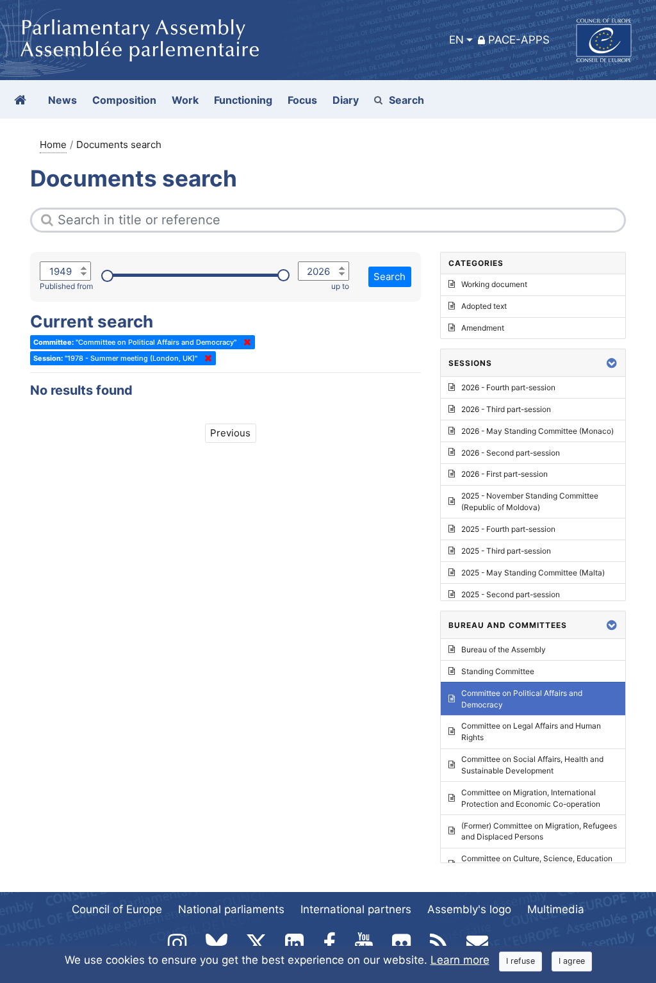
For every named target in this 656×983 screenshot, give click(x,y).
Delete (244, 342)
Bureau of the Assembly (503, 649)
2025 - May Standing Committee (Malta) (533, 572)
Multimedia (555, 909)
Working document (494, 284)
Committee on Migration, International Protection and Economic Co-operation (530, 798)
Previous (230, 433)
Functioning (243, 100)
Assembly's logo (469, 909)
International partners (355, 909)
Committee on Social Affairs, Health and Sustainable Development (532, 764)
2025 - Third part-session (506, 551)
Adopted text (484, 306)
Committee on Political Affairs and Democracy (521, 698)
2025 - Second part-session (510, 594)
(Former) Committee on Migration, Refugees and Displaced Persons (539, 831)
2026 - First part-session (504, 474)
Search (406, 100)
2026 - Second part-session (510, 453)
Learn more (459, 960)
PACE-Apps (519, 39)
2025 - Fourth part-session (508, 529)
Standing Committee (497, 671)
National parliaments (231, 909)
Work (185, 100)
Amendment (482, 328)
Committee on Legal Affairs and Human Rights (531, 731)
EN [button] (456, 39)
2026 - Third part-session (506, 409)
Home (53, 144)
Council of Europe (117, 909)
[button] (612, 363)
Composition (124, 100)
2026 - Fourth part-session (508, 387)
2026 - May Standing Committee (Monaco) (537, 431)
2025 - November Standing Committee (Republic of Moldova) (529, 501)
